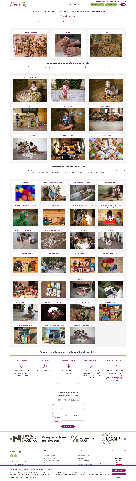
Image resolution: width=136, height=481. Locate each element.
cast (119, 1)
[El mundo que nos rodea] (54, 287)
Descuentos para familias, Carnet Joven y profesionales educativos (114, 378)
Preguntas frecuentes (84, 455)
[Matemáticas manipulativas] (25, 311)
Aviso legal (69, 415)
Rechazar (118, 474)
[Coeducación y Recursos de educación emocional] (82, 263)
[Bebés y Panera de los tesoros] (54, 191)
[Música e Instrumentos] (54, 215)
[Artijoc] (18, 4)
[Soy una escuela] (97, 4)
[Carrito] (123, 4)
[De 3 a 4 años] (106, 89)
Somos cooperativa (49, 11)
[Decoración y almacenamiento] (110, 263)
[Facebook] (15, 455)
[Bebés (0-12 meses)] (30, 89)
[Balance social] (118, 461)
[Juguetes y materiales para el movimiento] (82, 287)
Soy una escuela (59, 413)
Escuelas (91, 377)
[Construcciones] (110, 191)
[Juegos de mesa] (82, 239)
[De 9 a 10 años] (106, 118)
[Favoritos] (119, 4)
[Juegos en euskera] (25, 334)
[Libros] (110, 239)
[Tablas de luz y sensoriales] (54, 311)
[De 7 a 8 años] (68, 118)
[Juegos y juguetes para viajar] (54, 334)
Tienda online (35, 11)
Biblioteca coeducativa (98, 11)
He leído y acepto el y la (67, 416)
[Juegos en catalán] (110, 311)
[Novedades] (25, 191)
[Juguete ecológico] (82, 311)
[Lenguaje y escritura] (110, 287)
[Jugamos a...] (106, 44)
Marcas (46, 465)
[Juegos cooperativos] (54, 263)
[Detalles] (25, 287)
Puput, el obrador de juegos (52, 460)
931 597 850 (20, 464)
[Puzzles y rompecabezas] (54, 239)
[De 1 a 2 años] (68, 89)
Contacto (46, 463)
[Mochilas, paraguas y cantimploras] (25, 263)
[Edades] (68, 44)
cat (116, 1)
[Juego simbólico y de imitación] (25, 215)
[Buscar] (71, 4)
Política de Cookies (43, 477)
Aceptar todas (118, 470)
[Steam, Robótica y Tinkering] (82, 334)
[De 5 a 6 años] (30, 118)
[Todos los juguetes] (30, 44)
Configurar (118, 477)
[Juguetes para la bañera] (82, 191)
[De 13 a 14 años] (68, 147)
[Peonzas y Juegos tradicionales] (25, 239)
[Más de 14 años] (106, 147)
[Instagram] (11, 455)
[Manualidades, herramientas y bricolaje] (110, 215)
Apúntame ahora (68, 426)
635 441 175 (13, 464)
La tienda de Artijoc (63, 11)
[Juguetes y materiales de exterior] (82, 215)
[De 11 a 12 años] (30, 147)
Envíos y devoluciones (21, 375)
